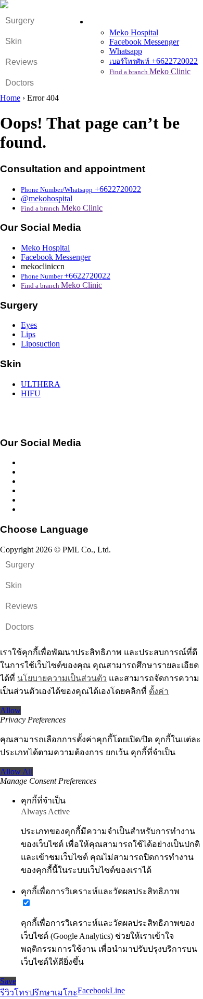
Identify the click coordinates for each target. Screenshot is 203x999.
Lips (28, 334)
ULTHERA (40, 384)
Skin (13, 41)
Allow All (16, 771)
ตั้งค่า (159, 691)
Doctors (19, 82)
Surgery (19, 20)
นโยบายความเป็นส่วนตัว (62, 678)
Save (8, 981)
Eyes (29, 325)
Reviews (21, 62)
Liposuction (40, 343)
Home (10, 97)
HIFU (31, 393)
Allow (10, 710)
